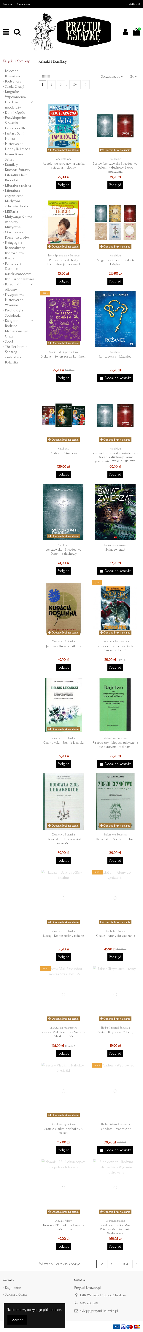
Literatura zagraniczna (14, 193)
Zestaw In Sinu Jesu (63, 453)
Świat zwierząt (115, 549)
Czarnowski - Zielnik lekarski (63, 742)
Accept (17, 1320)
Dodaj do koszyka (118, 378)
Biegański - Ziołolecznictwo (115, 839)
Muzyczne (13, 227)
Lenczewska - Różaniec (115, 356)
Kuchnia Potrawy (17, 170)
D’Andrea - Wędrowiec (115, 1129)
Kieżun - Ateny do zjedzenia (115, 935)
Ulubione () (134, 4)
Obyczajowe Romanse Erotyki (18, 235)
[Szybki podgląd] (83, 119)
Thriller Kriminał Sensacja (17, 349)
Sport (9, 342)
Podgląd (63, 185)
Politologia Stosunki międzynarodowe (18, 268)
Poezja (9, 258)
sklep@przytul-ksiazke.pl (99, 1311)
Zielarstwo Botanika (13, 359)
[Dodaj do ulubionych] (83, 104)
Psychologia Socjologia (14, 313)
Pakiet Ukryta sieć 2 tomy (115, 1032)
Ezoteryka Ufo (15, 128)
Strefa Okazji (14, 87)
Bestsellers (13, 81)
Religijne (11, 321)
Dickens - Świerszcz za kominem (63, 356)
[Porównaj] (83, 112)
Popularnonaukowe (19, 279)
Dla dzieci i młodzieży (14, 104)
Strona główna (24, 4)
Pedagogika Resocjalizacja (15, 245)
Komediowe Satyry (14, 156)
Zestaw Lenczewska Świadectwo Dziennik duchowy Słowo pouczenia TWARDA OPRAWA (115, 457)
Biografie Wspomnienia (15, 94)
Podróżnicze (14, 253)
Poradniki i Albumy (13, 287)
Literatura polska (18, 185)
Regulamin (8, 4)
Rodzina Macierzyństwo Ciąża (16, 331)
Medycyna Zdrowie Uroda (16, 203)
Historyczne (14, 144)
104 (75, 85)
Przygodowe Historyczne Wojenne (14, 300)
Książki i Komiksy (16, 61)
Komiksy (11, 165)
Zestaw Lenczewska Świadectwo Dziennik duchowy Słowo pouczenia (115, 167)
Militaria (11, 211)
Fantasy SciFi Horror (14, 136)
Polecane (11, 71)
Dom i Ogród (15, 113)
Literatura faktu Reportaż (17, 177)
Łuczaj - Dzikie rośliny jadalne (63, 935)
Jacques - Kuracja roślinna (63, 646)
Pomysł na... (13, 76)
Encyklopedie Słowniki (15, 120)
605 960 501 (89, 1303)
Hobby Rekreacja (17, 149)
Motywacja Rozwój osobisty (18, 219)
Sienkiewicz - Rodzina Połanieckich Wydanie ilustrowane (115, 1229)
